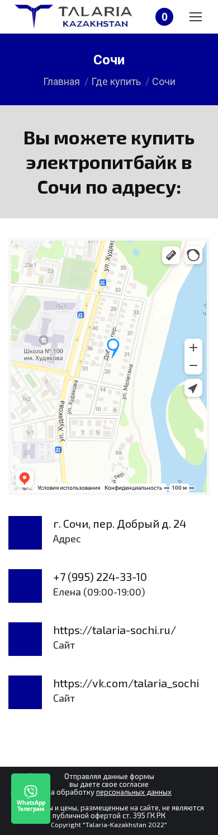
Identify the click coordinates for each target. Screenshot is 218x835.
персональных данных (134, 791)
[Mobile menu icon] (195, 17)
